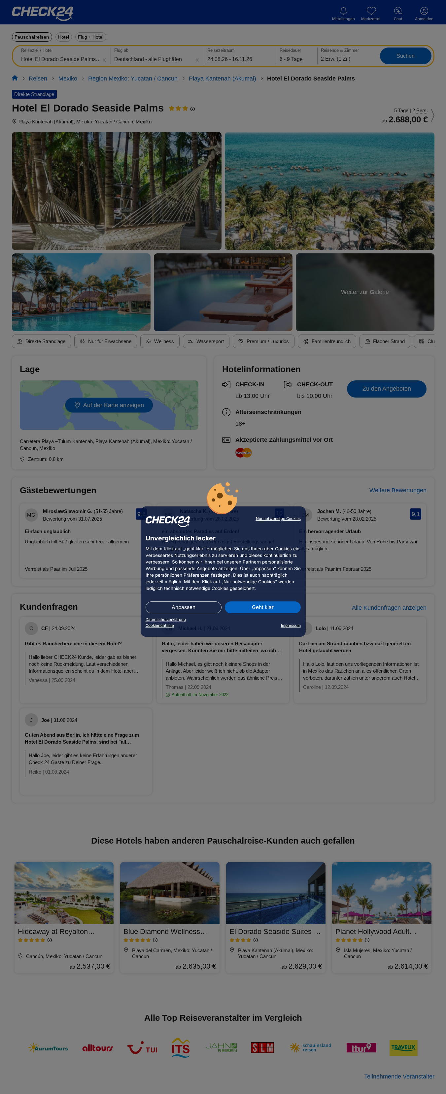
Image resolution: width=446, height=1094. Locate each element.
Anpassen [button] (183, 607)
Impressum (291, 625)
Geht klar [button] (263, 607)
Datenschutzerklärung (166, 619)
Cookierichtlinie (160, 625)
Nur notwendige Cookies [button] (278, 518)
